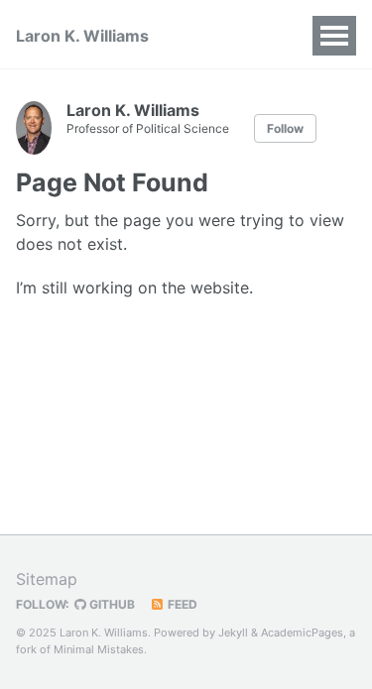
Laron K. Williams (82, 36)
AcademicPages (302, 632)
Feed (181, 604)
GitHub (110, 604)
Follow (285, 128)
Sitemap (46, 579)
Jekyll (233, 632)
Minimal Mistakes (99, 649)
